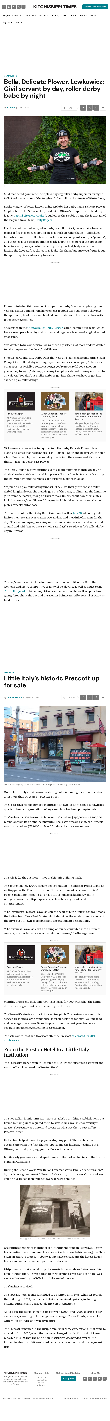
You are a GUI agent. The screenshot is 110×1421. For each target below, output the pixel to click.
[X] (90, 108)
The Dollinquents (15, 591)
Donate (41, 1382)
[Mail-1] (4, 7)
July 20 (77, 513)
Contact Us (42, 1380)
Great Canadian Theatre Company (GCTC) (54, 415)
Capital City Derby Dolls (29, 215)
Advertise (41, 1385)
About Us (42, 1377)
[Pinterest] (96, 108)
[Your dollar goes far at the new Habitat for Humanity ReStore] (89, 401)
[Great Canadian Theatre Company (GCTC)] (55, 401)
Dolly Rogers (44, 220)
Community (10, 76)
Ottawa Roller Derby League (45, 328)
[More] (103, 108)
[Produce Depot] (21, 401)
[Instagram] (9, 7)
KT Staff (11, 108)
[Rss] (23, 7)
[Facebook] (14, 7)
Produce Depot (15, 413)
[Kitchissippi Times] (55, 6)
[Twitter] (19, 7)
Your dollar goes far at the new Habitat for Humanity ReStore (88, 416)
